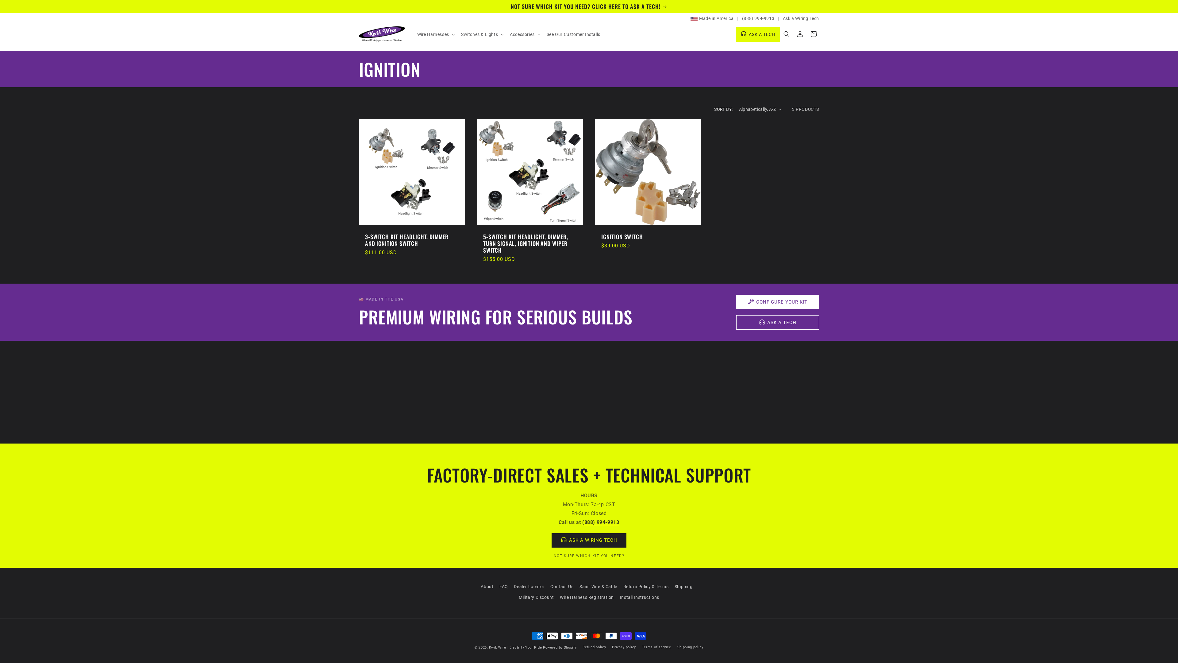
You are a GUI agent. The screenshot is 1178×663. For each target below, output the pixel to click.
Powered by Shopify (560, 647)
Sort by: (723, 109)
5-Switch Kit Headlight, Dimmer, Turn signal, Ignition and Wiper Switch (525, 243)
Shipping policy (690, 647)
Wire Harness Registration (587, 597)
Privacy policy (624, 647)
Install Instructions (639, 597)
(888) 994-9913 (758, 18)
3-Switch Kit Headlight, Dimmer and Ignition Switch (406, 240)
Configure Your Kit (781, 302)
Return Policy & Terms (646, 586)
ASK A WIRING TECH (593, 540)
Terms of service (656, 647)
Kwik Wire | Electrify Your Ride (515, 647)
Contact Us (561, 586)
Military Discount (536, 597)
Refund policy (594, 647)
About (487, 586)
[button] (435, 34)
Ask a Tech (781, 322)
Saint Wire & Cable (598, 586)
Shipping (684, 586)
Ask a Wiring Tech (801, 18)
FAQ (503, 586)
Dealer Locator (529, 586)
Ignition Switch (622, 236)
